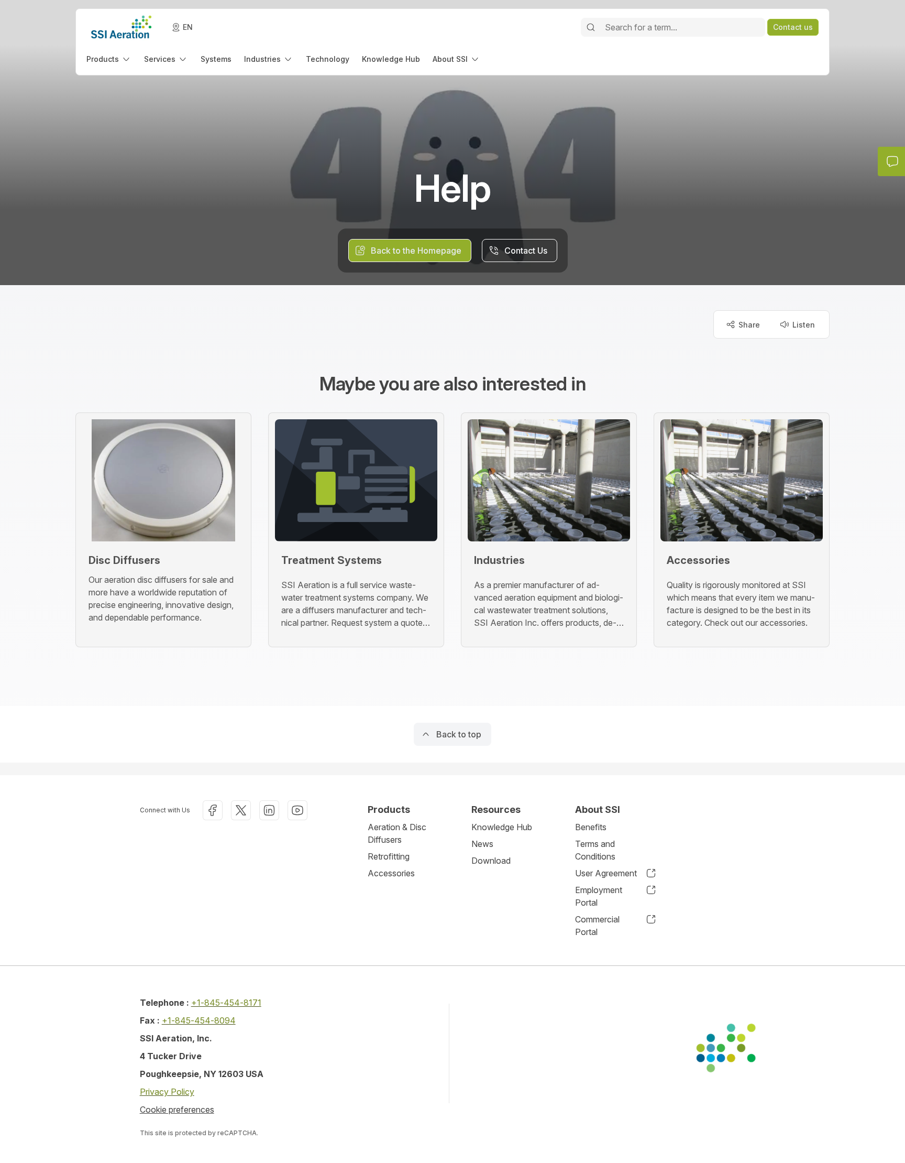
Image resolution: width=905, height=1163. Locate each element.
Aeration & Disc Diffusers (397, 833)
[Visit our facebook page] (213, 810)
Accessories (391, 873)
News (482, 844)
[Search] (590, 27)
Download (491, 860)
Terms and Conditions (595, 850)
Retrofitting (389, 856)
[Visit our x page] (241, 810)
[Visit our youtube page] (297, 810)
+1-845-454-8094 (199, 1020)
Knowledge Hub (501, 827)
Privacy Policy (167, 1091)
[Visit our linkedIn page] (269, 810)
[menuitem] (108, 58)
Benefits (590, 827)
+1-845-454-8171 (226, 1002)
